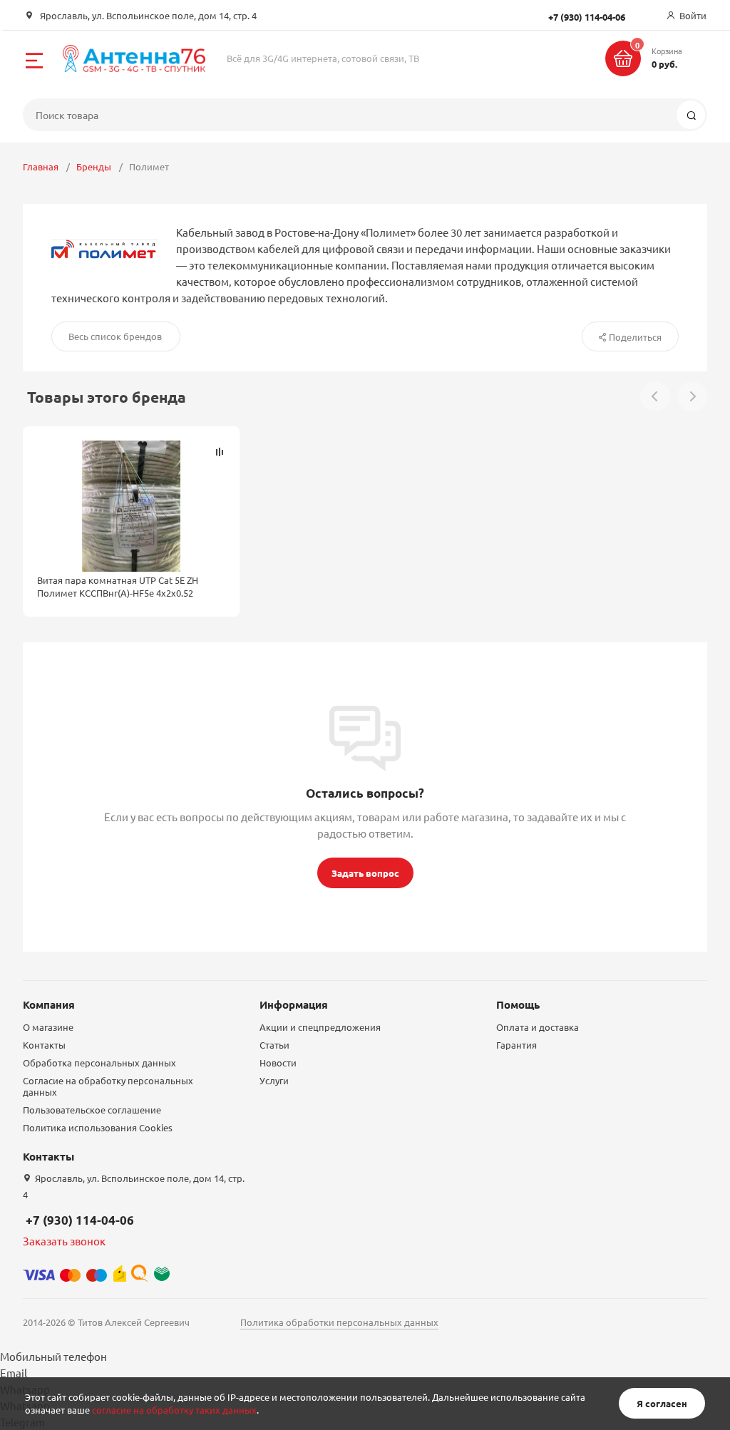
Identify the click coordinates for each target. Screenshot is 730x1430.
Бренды (93, 166)
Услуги (274, 1080)
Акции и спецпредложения (320, 1027)
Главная (40, 166)
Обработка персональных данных (99, 1062)
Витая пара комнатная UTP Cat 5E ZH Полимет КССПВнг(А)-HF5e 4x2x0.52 (117, 586)
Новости (278, 1062)
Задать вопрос (365, 873)
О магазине (48, 1027)
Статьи (274, 1045)
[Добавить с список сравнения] (219, 452)
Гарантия (516, 1045)
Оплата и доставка (537, 1027)
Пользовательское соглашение (92, 1110)
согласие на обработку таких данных (174, 1410)
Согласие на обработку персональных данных (108, 1086)
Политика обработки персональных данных (339, 1322)
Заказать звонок (64, 1241)
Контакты (44, 1045)
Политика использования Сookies (98, 1127)
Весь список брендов (115, 336)
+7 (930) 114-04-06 (80, 1220)
